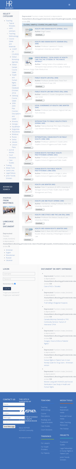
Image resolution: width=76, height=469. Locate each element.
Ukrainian (9, 260)
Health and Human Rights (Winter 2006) (51, 228)
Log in (7, 289)
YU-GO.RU (28, 437)
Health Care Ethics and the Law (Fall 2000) (52, 215)
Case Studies (45, 426)
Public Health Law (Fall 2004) (46, 78)
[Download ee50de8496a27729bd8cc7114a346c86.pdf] (28, 46)
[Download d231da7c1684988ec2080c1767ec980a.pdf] (28, 219)
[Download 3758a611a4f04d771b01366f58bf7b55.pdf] (28, 125)
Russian (8, 258)
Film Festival (64, 429)
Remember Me (8, 284)
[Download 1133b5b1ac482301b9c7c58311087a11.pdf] (28, 157)
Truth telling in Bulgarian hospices (55, 303)
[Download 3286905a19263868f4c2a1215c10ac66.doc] (28, 232)
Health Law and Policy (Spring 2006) (49, 201)
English (8, 252)
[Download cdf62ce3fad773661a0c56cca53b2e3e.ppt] (28, 61)
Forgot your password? (11, 292)
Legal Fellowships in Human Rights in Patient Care (66, 451)
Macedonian (10, 255)
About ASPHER (24, 428)
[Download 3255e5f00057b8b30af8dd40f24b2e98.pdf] (28, 173)
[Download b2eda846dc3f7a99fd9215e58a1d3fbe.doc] (28, 33)
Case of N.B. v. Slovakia (52, 286)
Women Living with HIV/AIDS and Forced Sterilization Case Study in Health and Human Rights (58, 384)
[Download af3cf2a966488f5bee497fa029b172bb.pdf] (28, 96)
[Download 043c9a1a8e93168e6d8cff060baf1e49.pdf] (28, 205)
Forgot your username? (11, 295)
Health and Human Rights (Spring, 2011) (51, 29)
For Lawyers (45, 443)
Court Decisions (46, 430)
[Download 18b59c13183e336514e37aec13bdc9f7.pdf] (28, 82)
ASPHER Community (26, 430)
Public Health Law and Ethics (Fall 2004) (51, 92)
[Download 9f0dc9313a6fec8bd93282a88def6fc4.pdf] (28, 188)
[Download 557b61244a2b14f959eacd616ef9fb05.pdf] (28, 109)
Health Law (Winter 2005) (45, 184)
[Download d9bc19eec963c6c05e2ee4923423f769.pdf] (28, 141)
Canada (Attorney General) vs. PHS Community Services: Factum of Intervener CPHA (56, 322)
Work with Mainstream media (64, 410)
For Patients (45, 453)
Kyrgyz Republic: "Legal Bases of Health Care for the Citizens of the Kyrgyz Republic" (51, 59)
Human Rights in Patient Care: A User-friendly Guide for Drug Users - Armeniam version (58, 362)
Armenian (9, 250)
